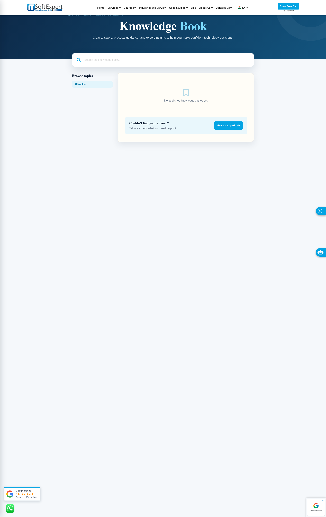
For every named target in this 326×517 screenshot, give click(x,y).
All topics (80, 84)
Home (100, 7)
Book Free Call (288, 6)
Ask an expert (226, 125)
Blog (193, 7)
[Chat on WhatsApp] (10, 508)
